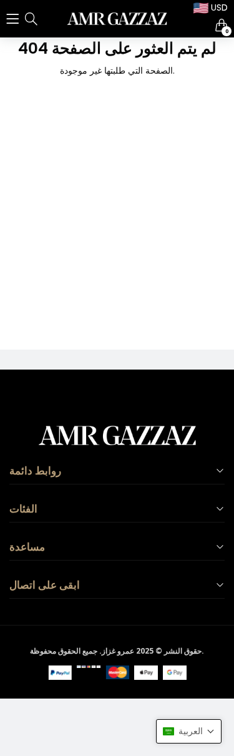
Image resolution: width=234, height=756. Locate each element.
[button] (189, 731)
